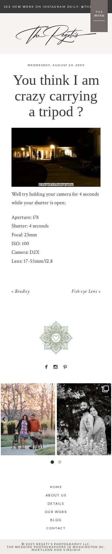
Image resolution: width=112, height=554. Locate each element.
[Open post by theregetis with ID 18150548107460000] (84, 419)
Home (56, 487)
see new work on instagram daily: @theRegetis (56, 6)
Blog (56, 520)
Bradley (22, 292)
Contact (56, 528)
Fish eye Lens (84, 292)
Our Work (56, 512)
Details (56, 503)
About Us (56, 495)
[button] (4, 419)
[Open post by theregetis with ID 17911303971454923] (28, 419)
